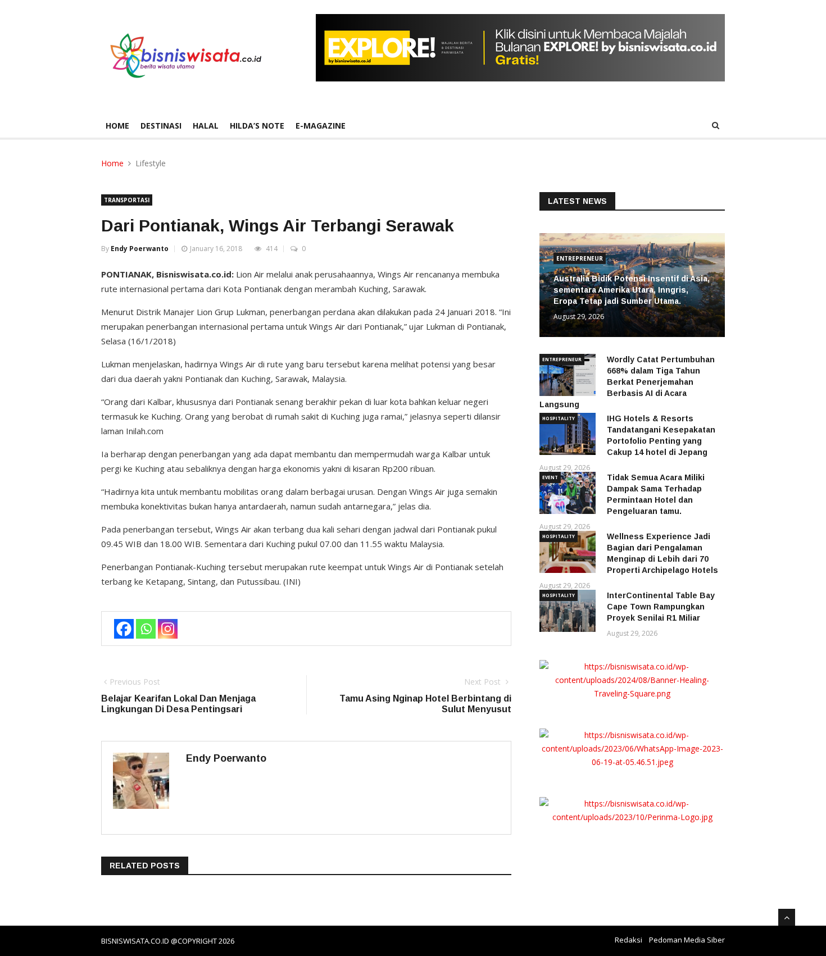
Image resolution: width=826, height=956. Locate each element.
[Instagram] (168, 629)
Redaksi (628, 940)
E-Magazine (321, 125)
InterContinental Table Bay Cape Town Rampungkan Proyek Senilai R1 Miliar (661, 606)
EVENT (550, 477)
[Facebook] (124, 629)
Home (117, 125)
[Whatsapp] (146, 629)
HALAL (206, 125)
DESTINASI (160, 125)
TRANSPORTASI (126, 200)
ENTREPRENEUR (579, 258)
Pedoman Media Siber (687, 940)
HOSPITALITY (558, 418)
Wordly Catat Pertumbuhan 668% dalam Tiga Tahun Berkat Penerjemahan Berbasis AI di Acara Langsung (627, 382)
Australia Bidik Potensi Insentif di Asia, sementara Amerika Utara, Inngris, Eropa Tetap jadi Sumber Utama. (631, 290)
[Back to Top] (786, 917)
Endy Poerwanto (140, 248)
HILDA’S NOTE (257, 125)
